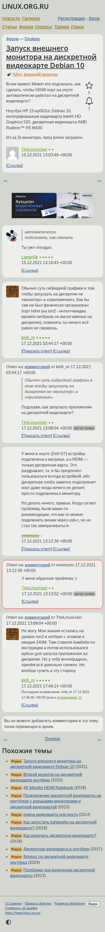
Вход (94, 18)
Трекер (61, 26)
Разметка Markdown (69, 903)
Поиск (77, 26)
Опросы (43, 26)
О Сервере (13, 903)
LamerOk (29, 257)
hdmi (17, 74)
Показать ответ (36, 351)
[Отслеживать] (89, 101)
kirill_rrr (28, 337)
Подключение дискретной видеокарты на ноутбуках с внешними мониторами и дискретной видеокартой (55, 801)
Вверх (93, 904)
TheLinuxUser (34, 149)
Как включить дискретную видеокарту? (59, 835)
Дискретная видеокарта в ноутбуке (56, 849)
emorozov (30, 535)
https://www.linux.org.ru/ (23, 913)
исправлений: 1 (69, 697)
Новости (11, 18)
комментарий (37, 367)
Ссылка (14, 165)
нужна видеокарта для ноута (50, 814)
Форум (26, 26)
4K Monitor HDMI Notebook (48, 788)
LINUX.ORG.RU (25, 6)
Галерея (31, 18)
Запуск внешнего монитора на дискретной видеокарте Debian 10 (51, 56)
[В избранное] (89, 85)
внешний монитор (41, 74)
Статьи (9, 26)
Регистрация (71, 18)
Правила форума (38, 903)
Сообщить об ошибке (21, 908)
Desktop (32, 39)
